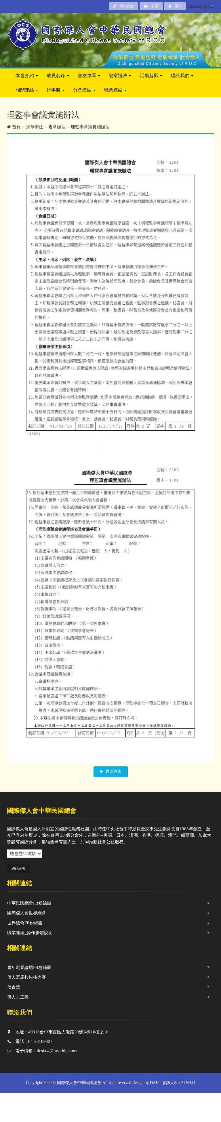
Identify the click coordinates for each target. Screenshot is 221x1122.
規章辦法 (118, 75)
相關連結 (25, 89)
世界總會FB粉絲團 (25, 923)
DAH (154, 1083)
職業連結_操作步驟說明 (30, 932)
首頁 (16, 127)
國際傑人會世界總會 (26, 913)
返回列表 (113, 771)
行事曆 (54, 89)
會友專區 (87, 75)
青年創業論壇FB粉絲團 (29, 967)
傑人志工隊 (18, 997)
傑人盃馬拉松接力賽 (26, 977)
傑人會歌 (126, 6)
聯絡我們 (180, 75)
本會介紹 (25, 75)
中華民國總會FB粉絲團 (29, 903)
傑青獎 (13, 987)
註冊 (155, 6)
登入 (178, 6)
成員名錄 (56, 75)
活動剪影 (149, 75)
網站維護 (18, 869)
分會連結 (83, 89)
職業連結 (114, 89)
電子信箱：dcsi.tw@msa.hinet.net (45, 1050)
